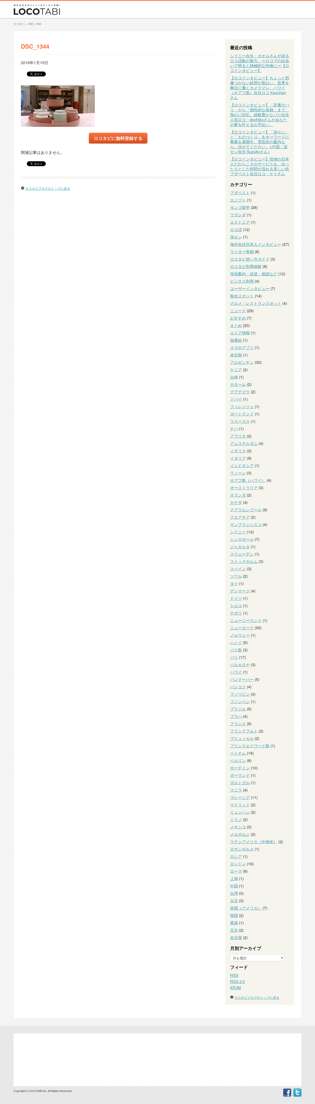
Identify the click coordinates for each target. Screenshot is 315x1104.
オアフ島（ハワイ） (248, 480)
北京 (234, 930)
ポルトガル (240, 782)
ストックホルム (244, 561)
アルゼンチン (242, 362)
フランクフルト (244, 731)
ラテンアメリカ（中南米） (253, 841)
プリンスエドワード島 (249, 746)
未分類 (236, 355)
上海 (234, 878)
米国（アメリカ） (246, 908)
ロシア (236, 856)
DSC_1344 (35, 24)
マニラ (236, 790)
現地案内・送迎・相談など (253, 274)
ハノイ (236, 642)
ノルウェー (240, 635)
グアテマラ (240, 392)
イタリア (238, 458)
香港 (234, 923)
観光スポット (242, 296)
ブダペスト (240, 192)
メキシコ (238, 827)
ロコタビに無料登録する (118, 138)
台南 (234, 377)
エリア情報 (240, 333)
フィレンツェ (242, 406)
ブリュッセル (242, 738)
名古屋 (236, 937)
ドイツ (236, 598)
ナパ (234, 428)
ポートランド (242, 414)
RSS (234, 975)
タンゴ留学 (240, 207)
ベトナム (238, 753)
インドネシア (242, 465)
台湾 (234, 893)
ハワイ (236, 672)
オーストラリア (244, 487)
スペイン (238, 569)
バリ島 (236, 650)
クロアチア (240, 517)
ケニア (236, 369)
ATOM (235, 987)
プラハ (236, 716)
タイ (234, 583)
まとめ (236, 325)
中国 (234, 886)
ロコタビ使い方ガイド (249, 259)
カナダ (236, 502)
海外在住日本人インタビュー (255, 244)
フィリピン (240, 694)
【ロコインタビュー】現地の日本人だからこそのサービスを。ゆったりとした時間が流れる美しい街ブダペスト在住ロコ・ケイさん (259, 166)
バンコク (238, 687)
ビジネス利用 (242, 281)
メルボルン (240, 834)
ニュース (238, 310)
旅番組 (236, 340)
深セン (236, 237)
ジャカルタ (240, 546)
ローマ (236, 871)
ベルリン (238, 760)
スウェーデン (242, 554)
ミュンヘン (240, 812)
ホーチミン (240, 768)
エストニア (240, 222)
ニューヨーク (242, 628)
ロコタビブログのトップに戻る (47, 188)
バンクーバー (242, 679)
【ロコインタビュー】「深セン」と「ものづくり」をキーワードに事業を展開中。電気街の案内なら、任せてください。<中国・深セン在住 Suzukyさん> (259, 141)
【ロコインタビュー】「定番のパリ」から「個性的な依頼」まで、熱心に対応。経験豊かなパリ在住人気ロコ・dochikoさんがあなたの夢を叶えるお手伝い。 (259, 114)
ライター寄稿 (242, 251)
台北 (234, 900)
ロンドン (238, 864)
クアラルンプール (246, 510)
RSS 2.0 (237, 981)
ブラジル (238, 709)
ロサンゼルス (242, 849)
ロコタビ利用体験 (246, 266)
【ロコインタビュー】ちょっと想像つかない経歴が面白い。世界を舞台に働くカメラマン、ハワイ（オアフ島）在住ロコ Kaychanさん (259, 87)
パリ (234, 657)
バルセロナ (240, 664)
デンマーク (240, 591)
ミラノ (236, 819)
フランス (238, 723)
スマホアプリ (242, 347)
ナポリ (236, 613)
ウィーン (238, 473)
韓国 (234, 915)
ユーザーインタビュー (249, 288)
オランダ (238, 495)
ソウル (236, 576)
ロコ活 (236, 229)
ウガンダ (238, 215)
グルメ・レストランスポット (255, 303)
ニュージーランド (246, 620)
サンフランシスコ (246, 524)
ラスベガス (240, 421)
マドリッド (240, 805)
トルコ (236, 605)
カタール (238, 384)
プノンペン (240, 701)
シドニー (238, 532)
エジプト (238, 200)
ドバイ (236, 399)
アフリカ (238, 436)
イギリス (238, 451)
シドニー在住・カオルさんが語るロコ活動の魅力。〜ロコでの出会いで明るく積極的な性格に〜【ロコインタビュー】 (259, 63)
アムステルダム (244, 443)
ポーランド (240, 775)
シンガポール (242, 539)
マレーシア (240, 797)
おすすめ (238, 318)
